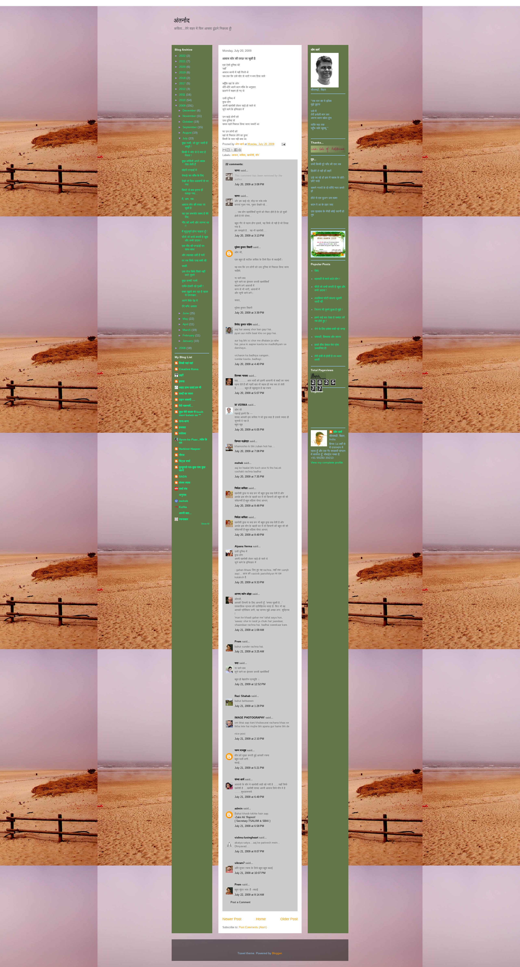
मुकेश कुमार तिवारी (243, 247)
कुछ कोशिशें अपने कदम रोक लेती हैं (193, 162)
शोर (257, 155)
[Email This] (224, 150)
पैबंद (316, 270)
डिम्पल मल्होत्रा (242, 441)
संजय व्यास (184, 482)
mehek (239, 462)
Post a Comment (240, 902)
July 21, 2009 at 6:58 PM (249, 825)
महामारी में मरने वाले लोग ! (327, 278)
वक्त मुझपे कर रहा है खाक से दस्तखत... (195, 293)
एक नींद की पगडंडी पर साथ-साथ (193, 247)
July (185, 138)
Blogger (277, 953)
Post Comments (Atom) (253, 927)
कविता (242, 155)
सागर (237, 170)
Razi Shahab (242, 696)
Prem (238, 641)
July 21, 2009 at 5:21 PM (249, 767)
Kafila (183, 507)
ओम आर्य (337, 431)
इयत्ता (181, 381)
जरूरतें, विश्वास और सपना (327, 336)
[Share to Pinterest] (240, 150)
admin (239, 808)
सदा (236, 663)
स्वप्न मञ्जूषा (241, 750)
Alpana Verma (243, 546)
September (190, 127)
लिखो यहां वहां (186, 363)
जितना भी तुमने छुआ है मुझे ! (328, 309)
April (186, 324)
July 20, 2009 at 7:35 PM (249, 476)
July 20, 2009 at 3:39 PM (249, 312)
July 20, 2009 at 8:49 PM (249, 534)
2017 (182, 83)
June (186, 313)
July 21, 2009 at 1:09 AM (249, 629)
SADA (183, 476)
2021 (182, 61)
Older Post (289, 919)
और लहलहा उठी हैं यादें (193, 255)
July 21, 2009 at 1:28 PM (249, 706)
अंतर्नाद (182, 20)
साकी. (185, 266)
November (190, 116)
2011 (182, 94)
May (186, 318)
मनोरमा (182, 433)
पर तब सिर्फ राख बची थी (194, 260)
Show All (205, 523)
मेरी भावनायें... (186, 405)
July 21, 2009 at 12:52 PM (250, 684)
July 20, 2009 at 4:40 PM (249, 364)
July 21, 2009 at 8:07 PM (249, 851)
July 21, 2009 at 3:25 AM (249, 651)
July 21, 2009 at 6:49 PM (249, 796)
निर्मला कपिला (241, 488)
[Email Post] (282, 144)
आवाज (235, 155)
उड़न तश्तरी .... (187, 399)
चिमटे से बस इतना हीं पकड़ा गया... (192, 191)
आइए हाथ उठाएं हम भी (190, 387)
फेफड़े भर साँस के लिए (193, 175)
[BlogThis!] (228, 150)
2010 (182, 100)
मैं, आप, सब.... (189, 199)
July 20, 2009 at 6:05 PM (249, 429)
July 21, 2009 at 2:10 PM (249, 738)
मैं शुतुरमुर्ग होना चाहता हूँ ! (194, 231)
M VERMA (241, 404)
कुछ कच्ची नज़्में (189, 280)
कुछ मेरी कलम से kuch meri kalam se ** (191, 413)
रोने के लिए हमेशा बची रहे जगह (329, 328)
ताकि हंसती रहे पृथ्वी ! (193, 286)
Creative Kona (188, 369)
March (187, 329)
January (188, 340)
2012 (182, 88)
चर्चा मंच (183, 488)
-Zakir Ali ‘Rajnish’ (245, 817)
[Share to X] (232, 150)
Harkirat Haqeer (189, 448)
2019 (182, 72)
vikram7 (240, 863)
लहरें (181, 375)
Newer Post (231, 919)
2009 (182, 105)
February (189, 335)
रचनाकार (183, 519)
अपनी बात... (185, 513)
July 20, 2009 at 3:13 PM (249, 235)
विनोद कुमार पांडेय (243, 324)
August (187, 132)
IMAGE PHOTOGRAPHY (250, 717)
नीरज (181, 455)
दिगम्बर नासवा (241, 375)
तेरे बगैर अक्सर (189, 306)
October (188, 121)
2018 (182, 78)
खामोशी (250, 155)
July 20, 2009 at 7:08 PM (249, 451)
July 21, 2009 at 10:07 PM (250, 872)
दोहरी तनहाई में (189, 170)
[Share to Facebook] (236, 150)
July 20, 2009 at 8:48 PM (249, 505)
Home (261, 919)
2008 (182, 348)
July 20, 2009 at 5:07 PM (249, 393)
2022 (182, 55)
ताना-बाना (184, 421)
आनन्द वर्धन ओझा (243, 593)
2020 (182, 66)
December (190, 110)
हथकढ (182, 427)
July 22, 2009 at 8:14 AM (249, 894)
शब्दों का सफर (186, 393)
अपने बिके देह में (190, 300)
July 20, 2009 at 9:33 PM (249, 582)
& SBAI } (265, 820)
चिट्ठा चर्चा (184, 461)
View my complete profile (327, 462)
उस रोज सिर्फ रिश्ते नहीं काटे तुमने (193, 273)
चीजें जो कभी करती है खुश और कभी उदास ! (195, 238)
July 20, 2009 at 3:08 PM (249, 184)
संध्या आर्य (239, 779)
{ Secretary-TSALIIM (247, 820)
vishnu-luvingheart (246, 837)
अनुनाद (182, 494)
